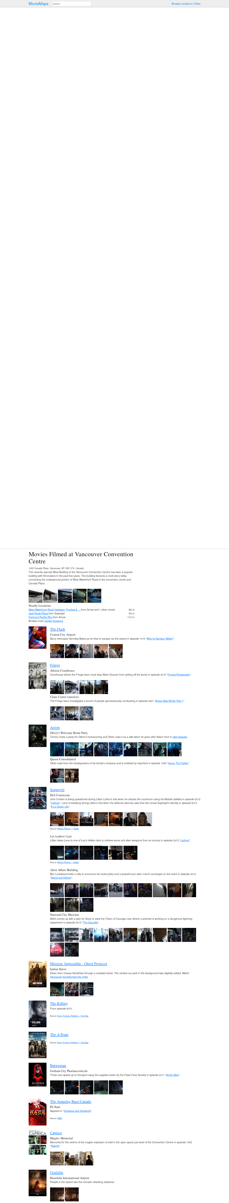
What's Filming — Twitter (68, 828)
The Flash (57, 629)
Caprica (56, 1132)
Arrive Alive (172, 1075)
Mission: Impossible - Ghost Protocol (78, 963)
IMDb (59, 1118)
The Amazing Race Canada (70, 1101)
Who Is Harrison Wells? (160, 638)
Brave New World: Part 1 (169, 701)
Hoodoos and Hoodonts (77, 1111)
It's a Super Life (60, 806)
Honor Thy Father (178, 763)
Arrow (55, 727)
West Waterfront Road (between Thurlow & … (55, 609)
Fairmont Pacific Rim (41, 617)
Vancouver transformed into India (69, 977)
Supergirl (57, 789)
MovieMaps (38, 3)
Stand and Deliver (61, 877)
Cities (197, 3)
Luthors (55, 803)
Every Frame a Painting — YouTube (72, 1015)
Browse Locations (182, 3)
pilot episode (180, 737)
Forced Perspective (179, 674)
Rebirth (55, 1146)
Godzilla (56, 1172)
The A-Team (59, 1034)
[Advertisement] (169, 575)
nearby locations (53, 621)
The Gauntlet (90, 922)
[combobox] (71, 3)
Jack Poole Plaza (39, 613)
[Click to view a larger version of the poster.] (38, 647)
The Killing (59, 1003)
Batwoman (58, 1065)
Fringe (55, 665)
